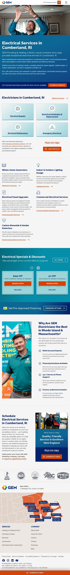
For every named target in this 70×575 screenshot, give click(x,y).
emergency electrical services (15, 144)
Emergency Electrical (52, 133)
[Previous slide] (31, 268)
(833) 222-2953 (52, 142)
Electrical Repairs (17, 116)
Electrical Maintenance (18, 133)
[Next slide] (38, 268)
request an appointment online (15, 459)
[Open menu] (66, 2)
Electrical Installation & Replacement (52, 115)
